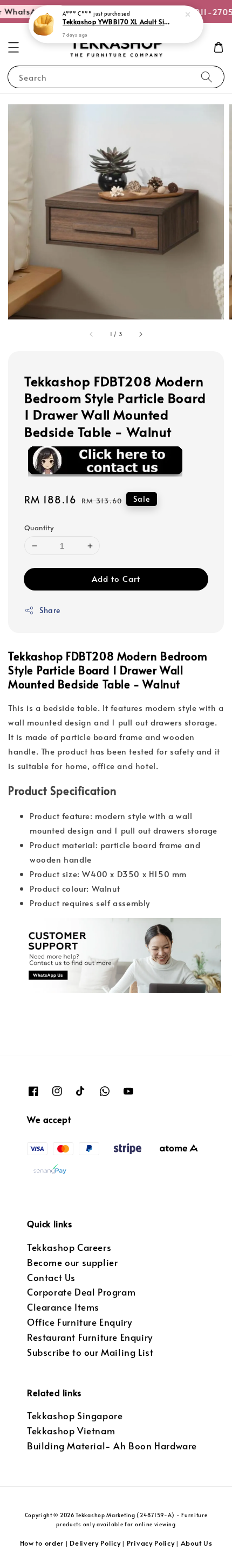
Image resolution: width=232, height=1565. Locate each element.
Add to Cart (116, 578)
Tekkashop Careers (69, 1247)
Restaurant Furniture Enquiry (90, 1337)
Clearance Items (63, 1307)
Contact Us (51, 1277)
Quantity (38, 527)
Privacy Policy (151, 1543)
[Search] (206, 76)
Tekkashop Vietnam (71, 1431)
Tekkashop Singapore (74, 1416)
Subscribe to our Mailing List (90, 1352)
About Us (197, 1543)
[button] (13, 47)
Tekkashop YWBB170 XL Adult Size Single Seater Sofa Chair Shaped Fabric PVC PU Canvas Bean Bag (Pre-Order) (116, 22)
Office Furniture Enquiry (79, 1322)
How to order (42, 1543)
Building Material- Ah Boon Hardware (112, 1446)
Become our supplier (72, 1262)
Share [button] (49, 610)
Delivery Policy (95, 1543)
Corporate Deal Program (81, 1292)
